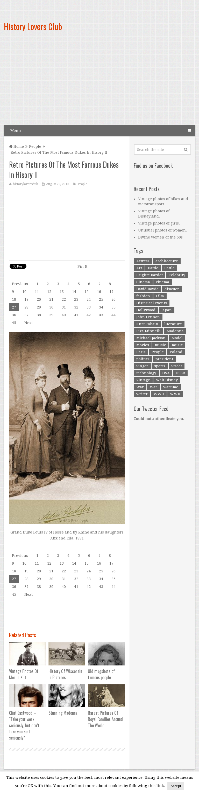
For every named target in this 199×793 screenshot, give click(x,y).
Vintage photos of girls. (159, 223)
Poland (176, 352)
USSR (180, 373)
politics (143, 359)
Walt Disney (167, 380)
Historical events (151, 303)
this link (156, 785)
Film (160, 296)
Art (139, 268)
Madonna (175, 331)
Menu (15, 131)
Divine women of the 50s (160, 237)
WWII (159, 394)
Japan (166, 310)
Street (176, 366)
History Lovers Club (33, 26)
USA (166, 373)
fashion (143, 296)
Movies (142, 345)
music (160, 345)
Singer (142, 366)
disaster (172, 289)
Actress (143, 261)
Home (18, 146)
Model (177, 338)
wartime (170, 387)
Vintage (143, 380)
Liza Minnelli (148, 331)
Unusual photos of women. (162, 230)
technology (146, 373)
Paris (141, 352)
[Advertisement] (130, 83)
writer (142, 394)
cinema (162, 282)
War (140, 387)
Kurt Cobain (147, 324)
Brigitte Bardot (149, 275)
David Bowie (147, 289)
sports (159, 366)
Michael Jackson (151, 338)
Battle (153, 268)
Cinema (143, 282)
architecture (166, 261)
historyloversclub (25, 184)
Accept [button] (175, 786)
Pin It (82, 266)
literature (173, 324)
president (164, 359)
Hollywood (145, 310)
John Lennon (148, 317)
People (35, 146)
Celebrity (177, 275)
